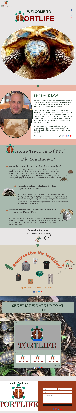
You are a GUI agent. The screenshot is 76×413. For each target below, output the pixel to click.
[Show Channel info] (59, 323)
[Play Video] (22, 359)
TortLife (29, 288)
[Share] (56, 323)
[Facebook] (71, 10)
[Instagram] (71, 12)
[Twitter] (71, 15)
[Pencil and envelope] (38, 238)
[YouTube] (71, 17)
